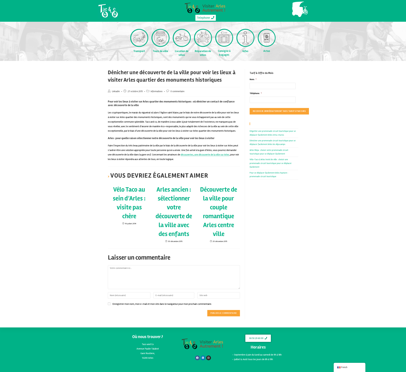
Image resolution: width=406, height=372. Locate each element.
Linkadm (116, 91)
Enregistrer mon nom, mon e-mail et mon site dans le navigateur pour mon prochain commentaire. (162, 304)
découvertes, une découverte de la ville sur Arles (205, 154)
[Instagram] (208, 358)
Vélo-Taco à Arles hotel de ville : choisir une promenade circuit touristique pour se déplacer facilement (271, 163)
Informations (157, 91)
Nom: (253, 79)
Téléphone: (256, 93)
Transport (139, 51)
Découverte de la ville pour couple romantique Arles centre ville (218, 212)
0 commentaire (177, 91)
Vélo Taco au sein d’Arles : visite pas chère (129, 203)
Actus (266, 51)
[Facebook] (197, 358)
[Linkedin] (203, 358)
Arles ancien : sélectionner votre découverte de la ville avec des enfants (174, 212)
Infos (245, 51)
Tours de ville (160, 51)
